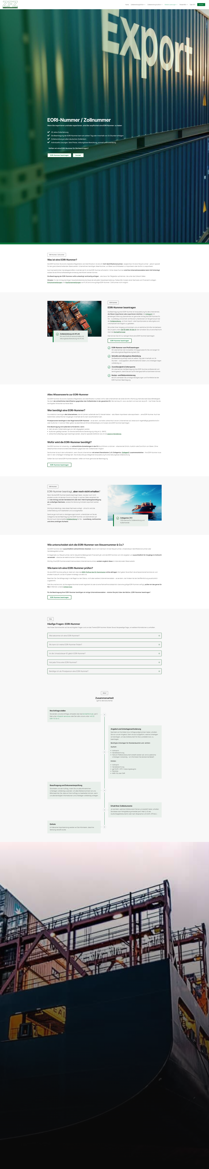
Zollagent (148, 314)
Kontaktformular (119, 332)
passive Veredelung (114, 434)
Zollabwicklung (115, 321)
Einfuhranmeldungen (54, 282)
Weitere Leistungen (170, 4)
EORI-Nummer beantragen (59, 155)
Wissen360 (183, 4)
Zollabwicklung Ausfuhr (154, 4)
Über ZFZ (192, 4)
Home (127, 4)
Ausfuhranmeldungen (73, 282)
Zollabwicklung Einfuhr (137, 4)
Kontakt (201, 4)
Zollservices (67, 587)
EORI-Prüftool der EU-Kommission (94, 572)
